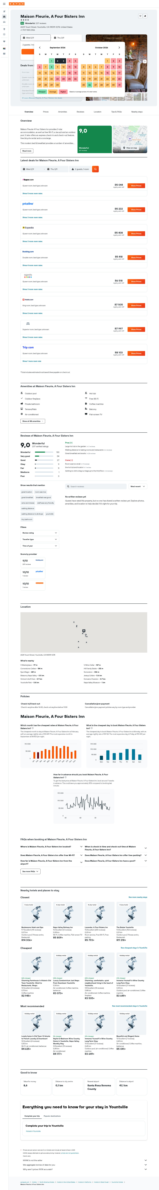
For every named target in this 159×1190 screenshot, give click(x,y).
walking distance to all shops (32, 514)
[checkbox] (32, 562)
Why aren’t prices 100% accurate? (38, 1169)
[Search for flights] (4, 11)
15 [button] (52, 73)
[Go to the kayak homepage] (16, 3)
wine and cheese (27, 503)
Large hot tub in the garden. (80, 446)
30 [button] (57, 85)
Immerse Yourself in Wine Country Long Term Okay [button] (130, 981)
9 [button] (57, 67)
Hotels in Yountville (33, 1131)
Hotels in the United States (66, 1182)
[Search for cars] (4, 21)
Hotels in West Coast (101, 1182)
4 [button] (69, 61)
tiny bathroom (26, 519)
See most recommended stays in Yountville (129, 1006)
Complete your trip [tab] (32, 1116)
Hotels (34, 1182)
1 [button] (51, 61)
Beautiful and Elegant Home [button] (128, 1036)
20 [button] (39, 79)
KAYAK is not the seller (32, 1160)
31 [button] (119, 85)
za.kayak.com (24, 1182)
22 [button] (51, 79)
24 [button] (63, 79)
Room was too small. (77, 464)
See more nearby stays (138, 897)
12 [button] (75, 67)
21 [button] (46, 79)
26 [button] (75, 79)
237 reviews (41, 23)
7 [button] (45, 67)
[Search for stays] (4, 16)
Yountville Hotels (117, 1182)
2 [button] (57, 61)
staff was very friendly (45, 503)
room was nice (40, 492)
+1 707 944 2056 (27, 30)
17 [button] (63, 73)
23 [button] (57, 79)
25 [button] (69, 79)
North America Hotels (47, 1182)
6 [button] (39, 67)
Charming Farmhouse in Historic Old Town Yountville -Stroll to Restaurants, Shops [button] (36, 983)
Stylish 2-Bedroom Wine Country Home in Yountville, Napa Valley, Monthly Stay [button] (66, 1041)
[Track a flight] (4, 34)
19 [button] (75, 73)
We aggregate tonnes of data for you (39, 1165)
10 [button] (63, 67)
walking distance (27, 508)
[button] (4, 4)
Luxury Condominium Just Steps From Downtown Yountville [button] (66, 981)
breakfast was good (43, 497)
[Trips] (4, 41)
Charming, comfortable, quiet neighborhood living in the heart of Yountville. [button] (99, 983)
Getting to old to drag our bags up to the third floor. (89, 471)
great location (26, 492)
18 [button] (69, 73)
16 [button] (58, 73)
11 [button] (69, 67)
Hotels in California (84, 1182)
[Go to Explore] (4, 29)
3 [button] (63, 61)
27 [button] (40, 85)
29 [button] (51, 85)
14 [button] (46, 73)
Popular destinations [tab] (52, 1116)
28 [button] (45, 85)
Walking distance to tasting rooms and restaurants (88, 450)
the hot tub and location (78, 467)
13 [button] (40, 73)
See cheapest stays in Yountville (134, 948)
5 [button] (75, 61)
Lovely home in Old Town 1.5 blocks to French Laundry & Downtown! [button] (35, 1037)
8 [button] (51, 67)
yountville (49, 514)
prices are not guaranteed (70, 1153)
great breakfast (27, 497)
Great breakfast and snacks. (80, 453)
